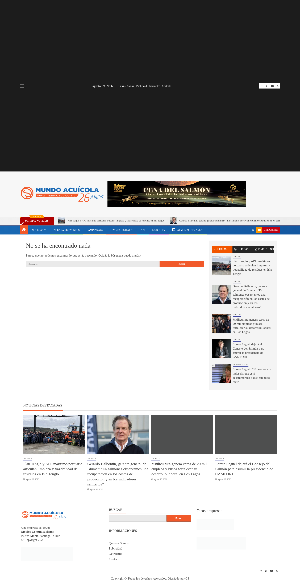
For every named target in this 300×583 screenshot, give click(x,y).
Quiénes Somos (126, 86)
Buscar (115, 509)
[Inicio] (24, 230)
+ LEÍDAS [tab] (243, 249)
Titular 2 (237, 315)
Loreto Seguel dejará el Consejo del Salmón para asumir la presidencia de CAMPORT (244, 469)
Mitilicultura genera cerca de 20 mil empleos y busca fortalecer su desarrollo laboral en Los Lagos (179, 469)
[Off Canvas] (22, 86)
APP (143, 230)
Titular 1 (237, 281)
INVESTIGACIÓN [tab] (266, 249)
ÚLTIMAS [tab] (221, 249)
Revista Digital (120, 230)
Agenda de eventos (67, 230)
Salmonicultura (240, 365)
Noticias (37, 230)
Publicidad (141, 86)
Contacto (166, 86)
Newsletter (154, 86)
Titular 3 (237, 256)
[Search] (253, 230)
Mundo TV (158, 230)
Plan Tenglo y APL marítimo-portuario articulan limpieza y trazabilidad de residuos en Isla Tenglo (116, 220)
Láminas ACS (95, 230)
